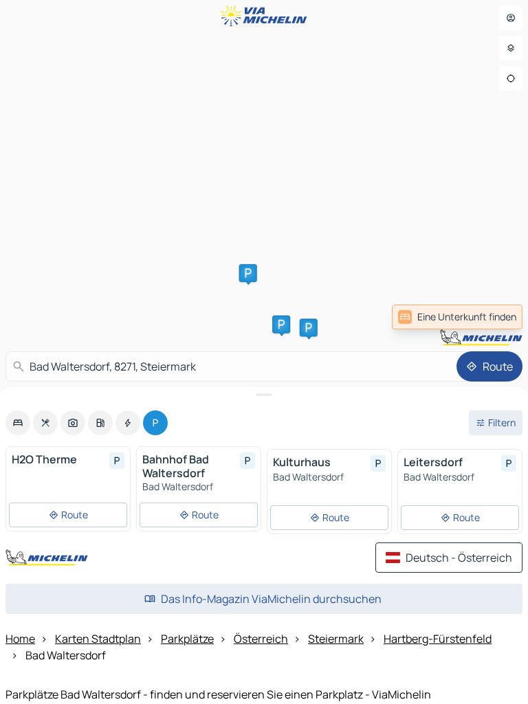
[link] (457, 317)
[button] (248, 273)
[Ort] (510, 78)
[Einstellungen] (510, 48)
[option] (18, 422)
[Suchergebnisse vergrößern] (264, 394)
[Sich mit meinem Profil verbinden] (510, 18)
